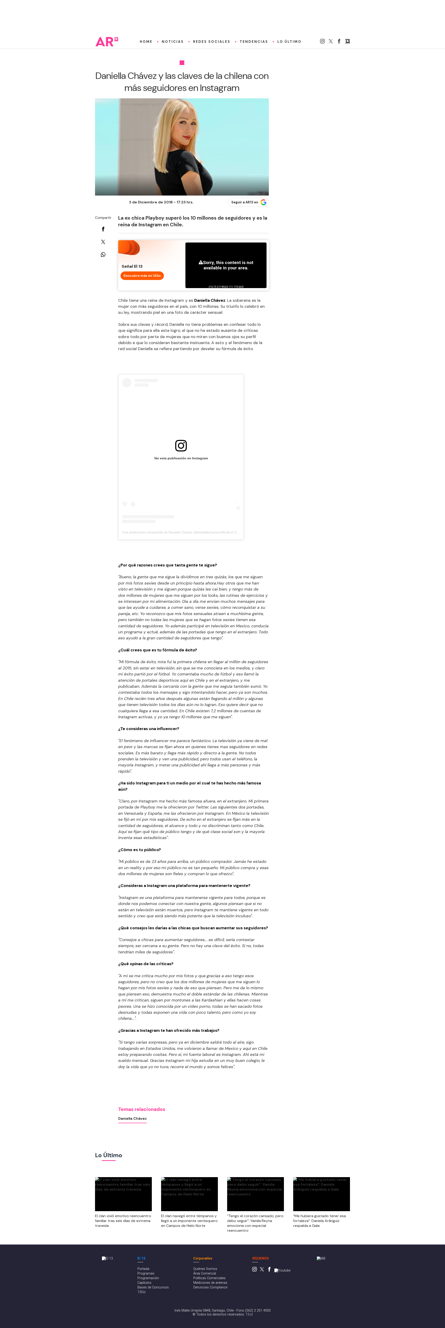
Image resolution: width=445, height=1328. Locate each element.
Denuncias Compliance (210, 1287)
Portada (143, 1269)
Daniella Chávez (132, 1118)
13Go (141, 1292)
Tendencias (254, 42)
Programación (148, 1278)
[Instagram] (322, 42)
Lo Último (289, 42)
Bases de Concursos (153, 1287)
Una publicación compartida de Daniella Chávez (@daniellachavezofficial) (176, 532)
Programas (145, 1273)
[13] (347, 42)
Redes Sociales (211, 42)
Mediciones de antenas (210, 1283)
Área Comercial (204, 1273)
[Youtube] (282, 1270)
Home (146, 42)
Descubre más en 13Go (142, 276)
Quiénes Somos (205, 1269)
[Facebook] (339, 42)
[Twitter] (330, 42)
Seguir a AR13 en (244, 202)
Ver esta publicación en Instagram (181, 458)
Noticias (173, 42)
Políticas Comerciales (209, 1278)
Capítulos (144, 1283)
